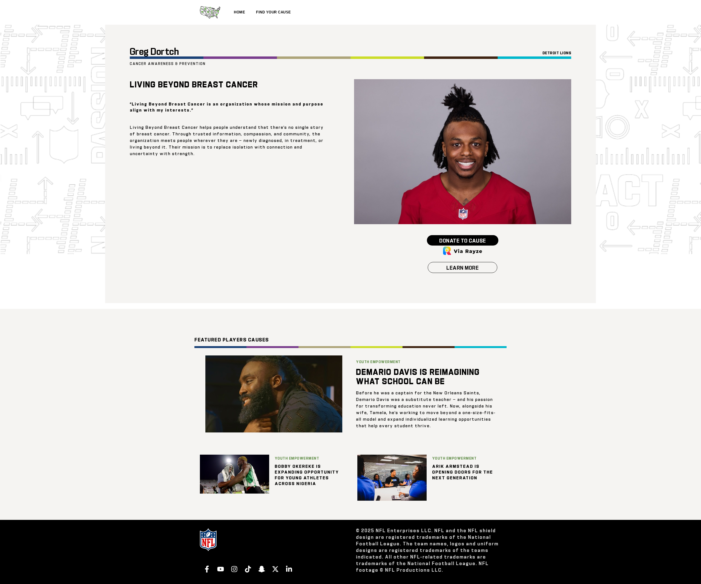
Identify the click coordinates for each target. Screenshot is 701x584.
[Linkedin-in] (289, 569)
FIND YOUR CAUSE (273, 12)
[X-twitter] (275, 569)
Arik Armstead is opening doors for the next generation (462, 471)
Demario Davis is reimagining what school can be (418, 376)
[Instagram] (234, 569)
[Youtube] (220, 569)
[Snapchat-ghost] (261, 569)
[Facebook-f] (207, 569)
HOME (239, 12)
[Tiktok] (248, 569)
